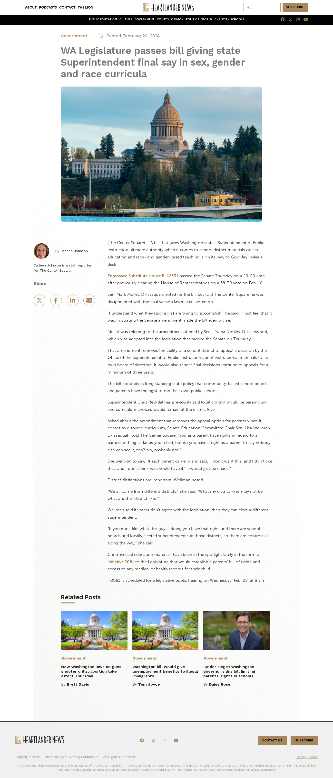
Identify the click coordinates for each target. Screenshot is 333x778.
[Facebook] (280, 19)
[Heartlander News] (166, 7)
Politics (192, 19)
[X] (288, 19)
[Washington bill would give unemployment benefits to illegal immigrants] (165, 630)
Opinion (177, 19)
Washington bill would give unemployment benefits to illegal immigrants (165, 671)
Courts (163, 19)
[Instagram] (296, 19)
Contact (67, 7)
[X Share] (40, 302)
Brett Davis (78, 684)
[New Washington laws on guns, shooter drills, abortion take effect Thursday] (94, 630)
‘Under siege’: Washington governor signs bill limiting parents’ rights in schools (229, 671)
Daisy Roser (220, 684)
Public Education (103, 19)
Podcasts (48, 7)
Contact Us (272, 740)
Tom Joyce (149, 684)
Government (144, 19)
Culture (125, 19)
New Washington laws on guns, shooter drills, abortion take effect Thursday (92, 671)
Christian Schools (229, 19)
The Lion (85, 7)
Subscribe (295, 7)
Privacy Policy (307, 757)
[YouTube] (304, 19)
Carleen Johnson (74, 251)
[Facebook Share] (56, 302)
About (31, 7)
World (206, 19)
